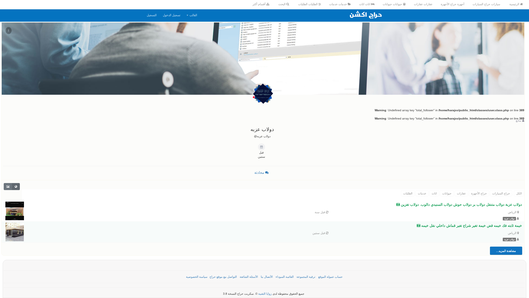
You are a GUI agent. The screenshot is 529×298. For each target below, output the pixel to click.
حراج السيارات (501, 193)
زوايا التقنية (265, 293)
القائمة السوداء (285, 276)
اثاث (434, 193)
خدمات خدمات (338, 4)
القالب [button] (193, 15)
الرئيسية (514, 4)
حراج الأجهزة (479, 193)
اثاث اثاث (365, 4)
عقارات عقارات (423, 4)
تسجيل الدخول (171, 15)
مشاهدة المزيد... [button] (506, 250)
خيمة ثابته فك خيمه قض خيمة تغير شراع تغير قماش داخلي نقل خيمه (471, 226)
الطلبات (407, 193)
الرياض (512, 212)
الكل (519, 193)
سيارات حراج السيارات (486, 4)
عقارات (461, 193)
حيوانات (447, 193)
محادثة (259, 173)
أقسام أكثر (259, 4)
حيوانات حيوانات (393, 4)
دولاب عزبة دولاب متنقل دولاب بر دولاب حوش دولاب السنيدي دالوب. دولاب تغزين (461, 205)
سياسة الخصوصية (196, 276)
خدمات (422, 193)
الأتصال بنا (267, 276)
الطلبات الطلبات (308, 4)
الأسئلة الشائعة (249, 276)
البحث (282, 4)
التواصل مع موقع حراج (223, 276)
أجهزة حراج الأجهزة (452, 4)
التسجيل (152, 15)
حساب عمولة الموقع (330, 276)
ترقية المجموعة (306, 276)
